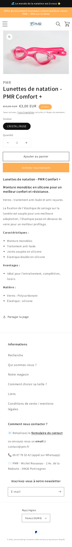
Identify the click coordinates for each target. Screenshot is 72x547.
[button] (5, 24)
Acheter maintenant (36, 168)
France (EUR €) (33, 518)
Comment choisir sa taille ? (27, 384)
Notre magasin (18, 374)
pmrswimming (20, 539)
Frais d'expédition (25, 112)
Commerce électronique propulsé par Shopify (45, 539)
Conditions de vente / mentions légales (31, 406)
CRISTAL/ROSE (16, 126)
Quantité (8, 135)
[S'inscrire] (59, 491)
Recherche (15, 355)
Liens (12, 394)
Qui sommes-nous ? (22, 365)
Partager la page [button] (18, 317)
